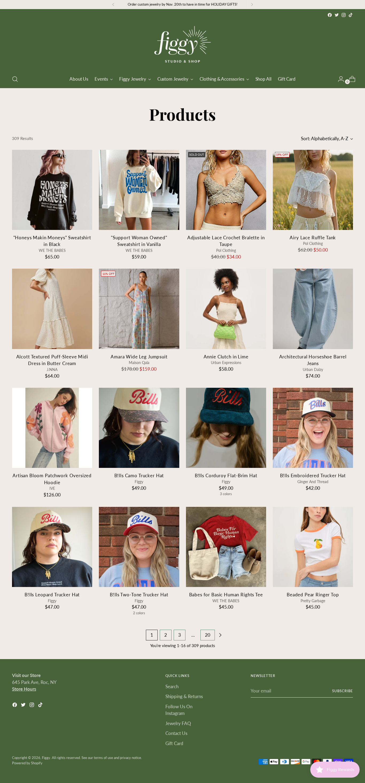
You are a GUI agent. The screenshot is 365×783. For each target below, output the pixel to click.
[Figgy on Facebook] (329, 15)
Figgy (46, 757)
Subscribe (342, 691)
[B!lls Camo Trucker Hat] (139, 428)
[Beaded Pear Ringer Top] (313, 547)
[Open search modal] (15, 79)
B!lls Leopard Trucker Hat (52, 594)
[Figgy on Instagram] (343, 15)
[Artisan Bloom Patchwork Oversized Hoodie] (52, 428)
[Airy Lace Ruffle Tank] (313, 190)
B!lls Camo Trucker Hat (139, 475)
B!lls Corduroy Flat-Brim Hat (226, 475)
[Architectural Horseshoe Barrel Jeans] (313, 309)
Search (171, 686)
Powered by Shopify (27, 763)
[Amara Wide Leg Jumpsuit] (139, 309)
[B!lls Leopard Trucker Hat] (52, 547)
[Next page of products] (220, 635)
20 (207, 635)
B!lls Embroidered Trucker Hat (313, 475)
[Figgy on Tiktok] (350, 15)
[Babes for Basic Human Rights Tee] (226, 547)
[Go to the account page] (338, 79)
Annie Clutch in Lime (226, 356)
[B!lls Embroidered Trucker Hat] (313, 428)
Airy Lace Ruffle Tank (313, 237)
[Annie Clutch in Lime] (226, 309)
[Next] (252, 4)
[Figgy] (182, 44)
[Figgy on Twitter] (336, 15)
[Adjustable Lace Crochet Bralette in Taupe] (226, 190)
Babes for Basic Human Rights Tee (226, 594)
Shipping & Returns (184, 696)
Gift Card (174, 743)
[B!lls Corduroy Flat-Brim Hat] (226, 428)
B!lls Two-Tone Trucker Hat (139, 594)
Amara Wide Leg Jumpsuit (139, 356)
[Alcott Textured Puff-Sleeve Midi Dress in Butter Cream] (52, 309)
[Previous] (113, 4)
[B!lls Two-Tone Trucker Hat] (139, 547)
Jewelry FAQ (178, 723)
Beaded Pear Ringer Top (313, 594)
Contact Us (176, 733)
